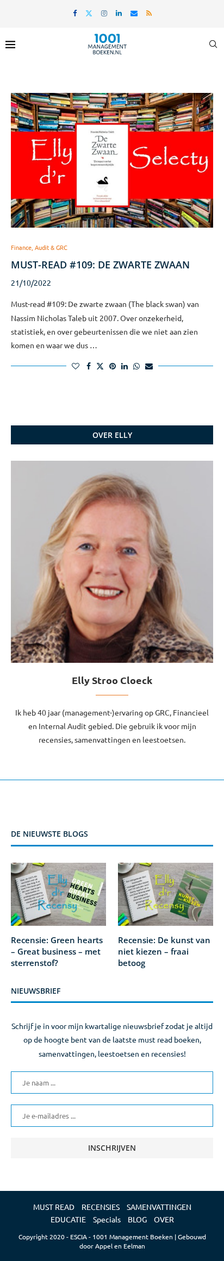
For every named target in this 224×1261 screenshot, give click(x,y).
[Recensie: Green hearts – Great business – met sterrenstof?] (58, 894)
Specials (107, 1219)
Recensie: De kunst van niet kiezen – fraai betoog (164, 951)
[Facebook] (75, 12)
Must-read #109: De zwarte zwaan (100, 264)
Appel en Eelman (120, 1245)
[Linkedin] (119, 12)
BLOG (137, 1219)
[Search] (213, 44)
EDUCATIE (68, 1219)
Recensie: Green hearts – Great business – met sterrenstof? (57, 951)
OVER (164, 1219)
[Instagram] (104, 12)
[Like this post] (75, 366)
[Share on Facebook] (88, 366)
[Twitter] (88, 12)
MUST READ (53, 1207)
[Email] (134, 12)
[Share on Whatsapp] (136, 366)
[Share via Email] (149, 366)
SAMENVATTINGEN (159, 1207)
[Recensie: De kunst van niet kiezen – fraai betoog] (165, 894)
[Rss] (149, 12)
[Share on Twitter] (100, 366)
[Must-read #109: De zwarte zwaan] (112, 160)
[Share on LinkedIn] (124, 366)
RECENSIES (101, 1207)
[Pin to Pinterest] (112, 366)
